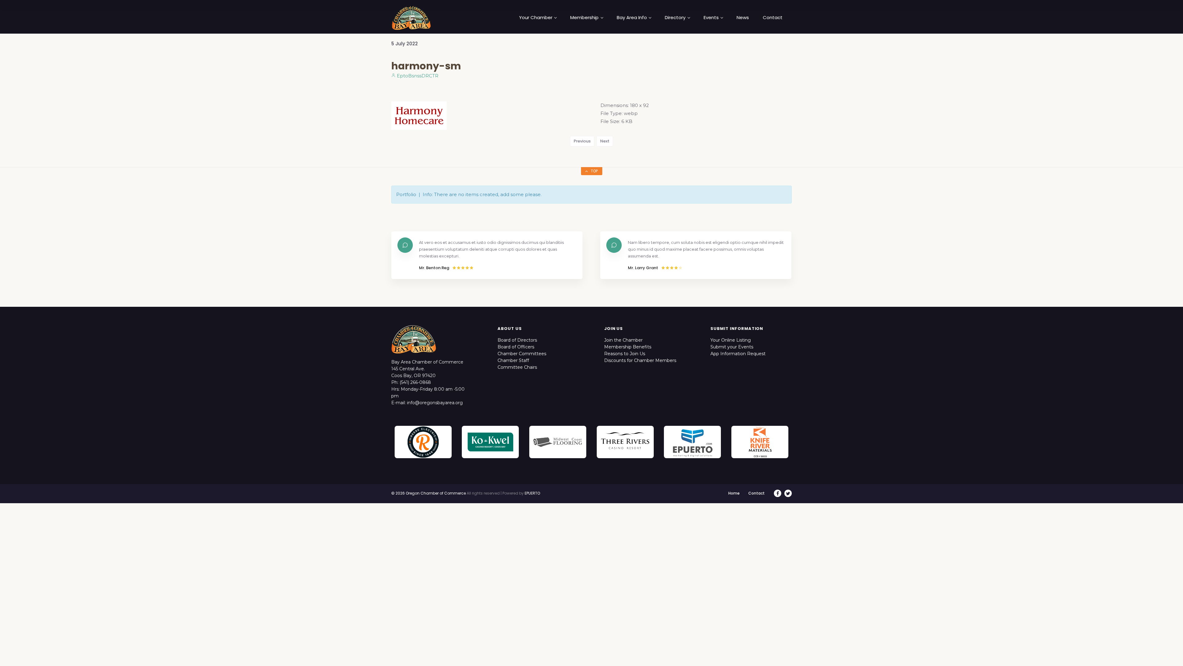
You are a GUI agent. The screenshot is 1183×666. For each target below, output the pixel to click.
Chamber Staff (513, 360)
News (743, 17)
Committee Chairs (517, 367)
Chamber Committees (522, 353)
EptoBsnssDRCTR (417, 76)
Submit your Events (731, 347)
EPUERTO (532, 493)
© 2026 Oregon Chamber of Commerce (428, 493)
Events (711, 17)
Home (734, 493)
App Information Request (738, 353)
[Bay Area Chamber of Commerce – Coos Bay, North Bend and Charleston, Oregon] (411, 17)
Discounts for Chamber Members (640, 360)
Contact (773, 17)
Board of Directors (517, 340)
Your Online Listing (730, 340)
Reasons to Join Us (624, 353)
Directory (675, 17)
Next (604, 141)
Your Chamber (535, 17)
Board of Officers (516, 347)
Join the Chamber (623, 340)
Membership (584, 17)
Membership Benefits (627, 347)
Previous (582, 141)
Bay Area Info (632, 17)
